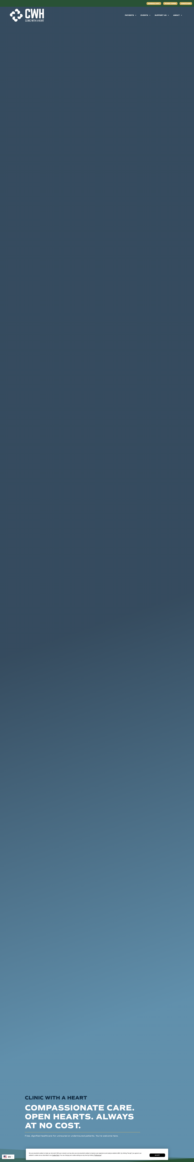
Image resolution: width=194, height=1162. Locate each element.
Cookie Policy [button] (55, 1155)
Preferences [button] (97, 1155)
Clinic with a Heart (56, 1098)
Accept (157, 1155)
